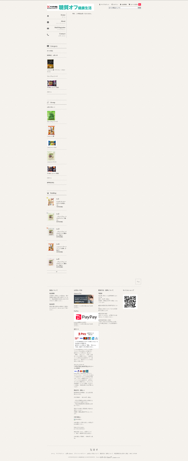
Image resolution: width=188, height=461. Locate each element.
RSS (131, 453)
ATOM (135, 453)
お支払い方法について (93, 453)
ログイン (115, 4)
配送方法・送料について (106, 453)
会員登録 (124, 4)
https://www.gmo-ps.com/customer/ (79, 428)
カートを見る (135, 4)
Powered (98, 457)
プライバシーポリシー (80, 453)
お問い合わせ (69, 453)
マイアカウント (105, 4)
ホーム (53, 453)
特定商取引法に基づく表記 (121, 453)
